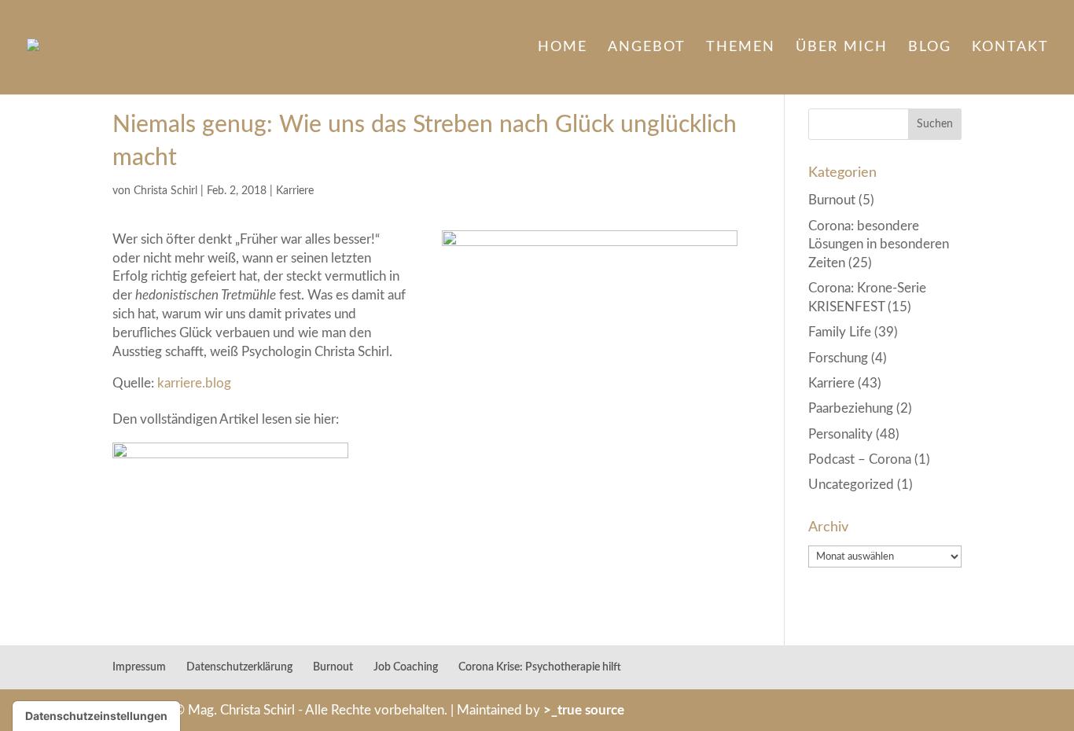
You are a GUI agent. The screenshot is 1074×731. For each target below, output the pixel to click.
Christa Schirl (165, 191)
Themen (740, 48)
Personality (840, 434)
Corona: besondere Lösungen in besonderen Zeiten (878, 244)
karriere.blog (194, 383)
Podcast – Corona (859, 459)
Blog (929, 48)
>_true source (583, 710)
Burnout (831, 200)
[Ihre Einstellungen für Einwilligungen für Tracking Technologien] (96, 716)
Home (562, 48)
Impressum (139, 667)
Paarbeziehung (850, 408)
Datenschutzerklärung (239, 667)
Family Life (839, 332)
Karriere (295, 191)
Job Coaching (405, 667)
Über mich (842, 48)
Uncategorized (851, 484)
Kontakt (1010, 48)
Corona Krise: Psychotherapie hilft (539, 667)
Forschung (838, 358)
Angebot (647, 48)
